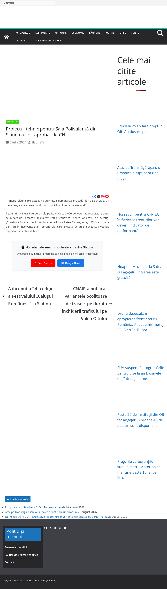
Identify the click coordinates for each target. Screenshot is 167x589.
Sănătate (94, 32)
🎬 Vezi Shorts (43, 263)
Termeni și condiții (16, 547)
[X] (98, 196)
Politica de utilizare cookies (21, 555)
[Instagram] (103, 196)
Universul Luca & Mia (48, 40)
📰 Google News (70, 263)
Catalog (21, 40)
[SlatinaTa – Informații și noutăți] (6, 36)
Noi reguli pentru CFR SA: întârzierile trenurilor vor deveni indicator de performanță (56, 516)
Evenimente (42, 32)
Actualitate (23, 32)
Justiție (110, 32)
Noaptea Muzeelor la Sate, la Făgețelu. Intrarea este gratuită (139, 272)
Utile (123, 32)
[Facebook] (94, 196)
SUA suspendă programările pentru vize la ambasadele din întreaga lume (140, 373)
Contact (9, 562)
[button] (28, 40)
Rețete (135, 32)
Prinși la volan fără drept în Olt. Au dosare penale (35, 507)
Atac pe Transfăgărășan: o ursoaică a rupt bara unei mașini (138, 173)
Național (61, 32)
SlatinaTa (38, 142)
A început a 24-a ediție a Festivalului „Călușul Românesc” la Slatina (30, 296)
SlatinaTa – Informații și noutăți (39, 580)
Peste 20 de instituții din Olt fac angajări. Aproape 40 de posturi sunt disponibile (140, 420)
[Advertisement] (57, 170)
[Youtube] (107, 196)
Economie (78, 32)
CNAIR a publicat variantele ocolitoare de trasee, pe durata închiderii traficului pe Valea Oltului (84, 303)
